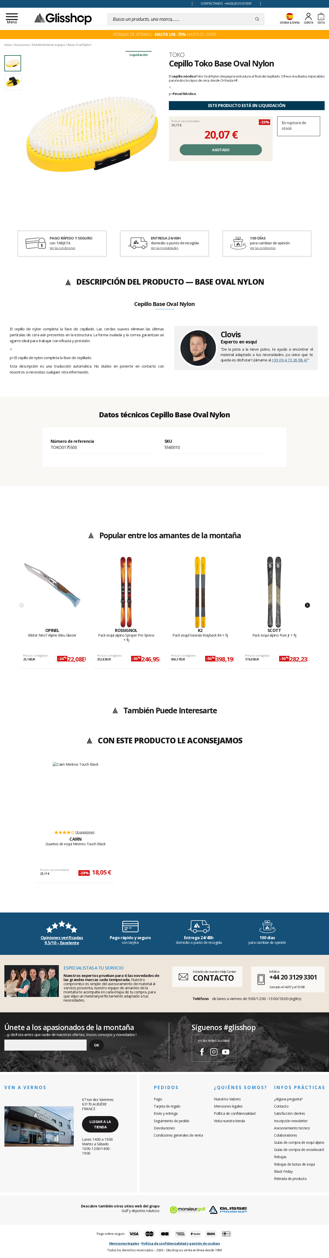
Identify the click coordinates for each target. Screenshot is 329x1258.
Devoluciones (164, 1128)
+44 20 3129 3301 (293, 977)
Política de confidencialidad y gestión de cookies (180, 1243)
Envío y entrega (166, 1113)
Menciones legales (228, 1106)
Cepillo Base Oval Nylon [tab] (164, 304)
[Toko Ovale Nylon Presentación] (92, 134)
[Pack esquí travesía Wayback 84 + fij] (200, 592)
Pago (158, 1099)
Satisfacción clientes (289, 1113)
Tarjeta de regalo (167, 1106)
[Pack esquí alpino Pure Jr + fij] (274, 592)
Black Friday (283, 1171)
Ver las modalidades (164, 248)
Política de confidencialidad (234, 1113)
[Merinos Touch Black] (75, 793)
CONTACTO (213, 978)
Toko (177, 55)
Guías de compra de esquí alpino (299, 1142)
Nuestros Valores (227, 1099)
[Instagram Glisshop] (213, 1053)
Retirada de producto (290, 1178)
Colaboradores (285, 1135)
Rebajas (280, 1156)
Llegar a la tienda (100, 1124)
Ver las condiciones (62, 248)
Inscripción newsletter (290, 1120)
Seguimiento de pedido (171, 1120)
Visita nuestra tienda (229, 1120)
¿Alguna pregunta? (288, 1099)
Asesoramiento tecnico (292, 1128)
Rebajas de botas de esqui (294, 1164)
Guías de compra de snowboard (299, 1149)
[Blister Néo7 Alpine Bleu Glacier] (52, 592)
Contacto (281, 1106)
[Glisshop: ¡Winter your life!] (63, 18)
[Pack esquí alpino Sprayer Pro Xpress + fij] (126, 592)
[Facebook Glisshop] (202, 1053)
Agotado (220, 149)
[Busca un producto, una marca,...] (257, 19)
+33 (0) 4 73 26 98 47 (290, 359)
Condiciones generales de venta (178, 1135)
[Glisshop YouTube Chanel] (225, 1053)
